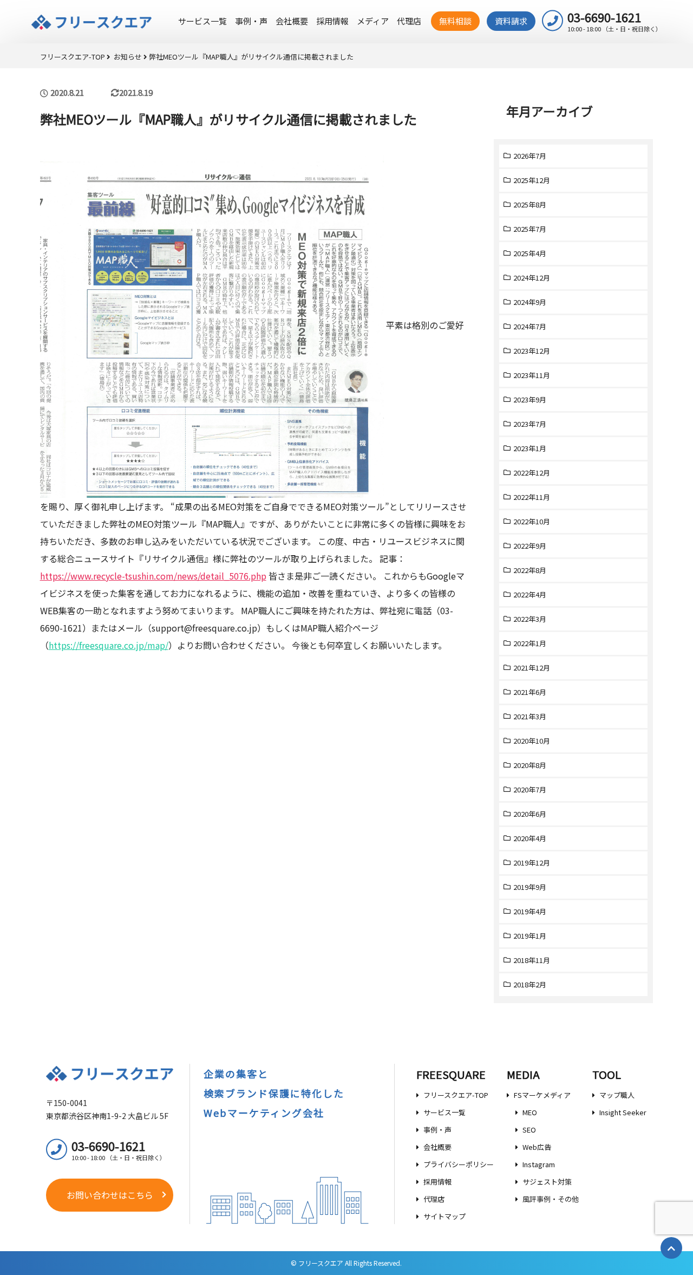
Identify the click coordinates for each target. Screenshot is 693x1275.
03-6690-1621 (614, 20)
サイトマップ (444, 1216)
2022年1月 (529, 643)
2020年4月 (529, 838)
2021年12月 (531, 667)
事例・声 (251, 21)
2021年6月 (529, 692)
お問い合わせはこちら (110, 1194)
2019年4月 (529, 911)
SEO (529, 1129)
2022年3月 (529, 619)
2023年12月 (531, 351)
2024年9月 (529, 302)
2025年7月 (529, 229)
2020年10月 (531, 741)
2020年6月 (529, 814)
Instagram (538, 1164)
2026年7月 (529, 156)
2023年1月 (529, 448)
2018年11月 (531, 960)
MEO (529, 1112)
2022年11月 (531, 497)
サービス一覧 (202, 21)
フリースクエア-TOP (455, 1095)
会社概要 (292, 21)
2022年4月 (529, 594)
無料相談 (455, 21)
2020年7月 (529, 789)
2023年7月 (529, 424)
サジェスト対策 (547, 1181)
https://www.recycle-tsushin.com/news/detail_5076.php (153, 575)
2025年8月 (529, 204)
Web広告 (536, 1147)
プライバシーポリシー (458, 1164)
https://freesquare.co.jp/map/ (108, 645)
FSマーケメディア (542, 1095)
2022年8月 (529, 570)
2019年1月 (529, 936)
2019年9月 (529, 887)
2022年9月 (529, 546)
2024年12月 (531, 277)
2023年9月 (529, 399)
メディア (373, 21)
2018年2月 (529, 984)
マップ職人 (617, 1095)
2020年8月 (529, 765)
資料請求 (511, 21)
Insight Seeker (622, 1112)
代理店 (409, 21)
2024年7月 (529, 326)
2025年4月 (529, 253)
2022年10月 (531, 521)
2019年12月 (531, 862)
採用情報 (332, 21)
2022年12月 (531, 472)
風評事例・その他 (550, 1199)
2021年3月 (529, 716)
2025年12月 (531, 180)
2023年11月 (531, 375)
